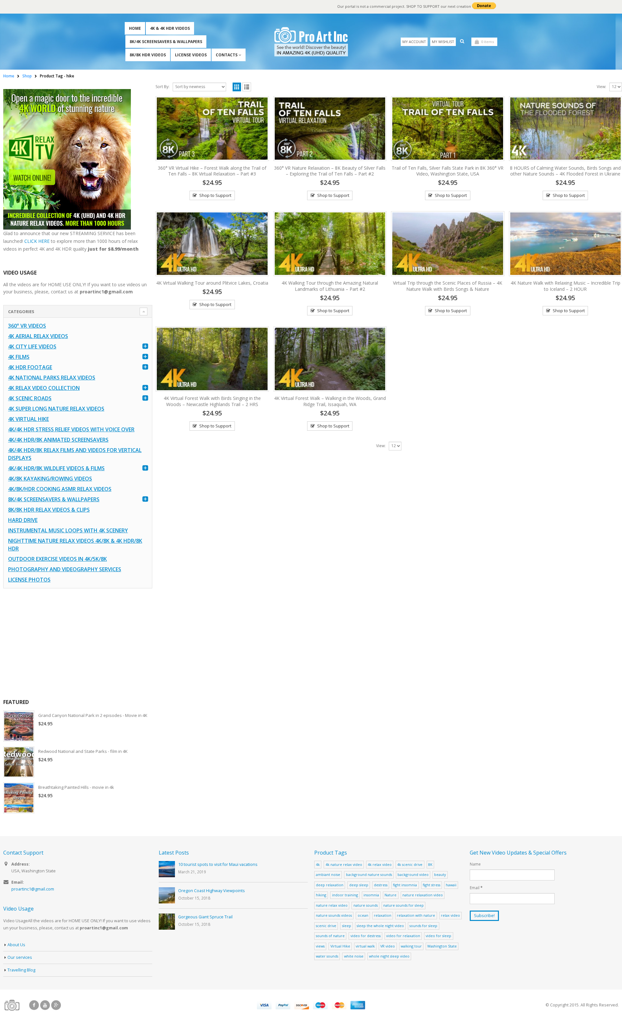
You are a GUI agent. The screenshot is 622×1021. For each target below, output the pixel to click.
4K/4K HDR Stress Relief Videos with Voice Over (71, 429)
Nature (391, 894)
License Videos (191, 55)
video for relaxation (403, 935)
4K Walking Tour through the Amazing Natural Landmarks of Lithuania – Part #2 (330, 286)
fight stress (431, 884)
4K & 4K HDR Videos (170, 28)
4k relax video (380, 864)
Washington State (442, 946)
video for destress (366, 935)
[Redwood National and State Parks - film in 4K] (18, 761)
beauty (440, 874)
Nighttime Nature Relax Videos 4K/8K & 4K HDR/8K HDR (75, 544)
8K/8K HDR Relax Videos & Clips (49, 509)
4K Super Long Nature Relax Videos (56, 408)
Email (476, 887)
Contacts (226, 55)
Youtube (45, 1005)
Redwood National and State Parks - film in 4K (83, 751)
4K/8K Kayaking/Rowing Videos (50, 478)
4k (318, 864)
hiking (321, 894)
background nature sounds (369, 874)
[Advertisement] (77, 643)
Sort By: (162, 86)
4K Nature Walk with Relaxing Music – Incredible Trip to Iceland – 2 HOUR (565, 286)
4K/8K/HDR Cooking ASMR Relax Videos (59, 489)
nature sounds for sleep (403, 905)
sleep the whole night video (380, 925)
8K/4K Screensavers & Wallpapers (166, 41)
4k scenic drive (409, 864)
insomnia (371, 894)
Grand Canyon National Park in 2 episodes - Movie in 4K (92, 715)
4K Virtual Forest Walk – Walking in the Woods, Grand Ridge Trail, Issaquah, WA (330, 401)
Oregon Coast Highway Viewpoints (211, 890)
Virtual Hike (340, 946)
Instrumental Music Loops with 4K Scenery (68, 530)
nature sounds (365, 905)
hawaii (451, 884)
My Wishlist (443, 41)
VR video (387, 946)
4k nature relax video (344, 864)
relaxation (382, 915)
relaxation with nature (416, 915)
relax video (450, 915)
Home (135, 28)
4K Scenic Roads (30, 398)
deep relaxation (329, 884)
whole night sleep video (389, 956)
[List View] (246, 87)
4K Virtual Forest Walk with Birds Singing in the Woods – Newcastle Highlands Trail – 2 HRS (212, 401)
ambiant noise (328, 874)
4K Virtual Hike (28, 419)
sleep (346, 925)
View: (601, 86)
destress (380, 884)
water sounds (327, 956)
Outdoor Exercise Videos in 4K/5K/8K (57, 558)
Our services (19, 957)
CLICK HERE (37, 241)
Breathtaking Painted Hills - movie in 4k (76, 787)
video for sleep (438, 935)
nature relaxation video (422, 894)
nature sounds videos (334, 915)
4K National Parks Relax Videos (51, 377)
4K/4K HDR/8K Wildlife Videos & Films (56, 468)
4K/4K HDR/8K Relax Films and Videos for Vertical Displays (75, 454)
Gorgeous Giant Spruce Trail (205, 917)
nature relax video (332, 905)
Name (475, 864)
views (320, 946)
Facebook (34, 1005)
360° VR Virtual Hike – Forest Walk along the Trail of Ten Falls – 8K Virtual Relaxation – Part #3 (212, 171)
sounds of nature (330, 935)
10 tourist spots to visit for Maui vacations (218, 864)
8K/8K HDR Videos (148, 55)
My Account (414, 41)
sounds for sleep (423, 925)
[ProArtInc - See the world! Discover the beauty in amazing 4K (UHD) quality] (311, 41)
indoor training (345, 894)
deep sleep (358, 884)
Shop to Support (215, 195)
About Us (16, 944)
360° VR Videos (27, 325)
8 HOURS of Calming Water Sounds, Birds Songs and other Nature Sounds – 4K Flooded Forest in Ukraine (565, 171)
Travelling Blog (21, 970)
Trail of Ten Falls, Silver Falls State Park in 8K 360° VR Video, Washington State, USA (447, 171)
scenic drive (326, 925)
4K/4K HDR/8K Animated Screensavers (58, 439)
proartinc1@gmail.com (32, 889)
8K (430, 864)
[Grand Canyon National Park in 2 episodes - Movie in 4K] (18, 726)
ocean (363, 915)
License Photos (29, 579)
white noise (353, 956)
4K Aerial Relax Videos (38, 336)
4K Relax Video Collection (44, 387)
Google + (56, 1005)
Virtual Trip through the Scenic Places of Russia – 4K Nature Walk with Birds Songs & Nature (447, 286)
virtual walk (365, 946)
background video (413, 874)
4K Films (18, 356)
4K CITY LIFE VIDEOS (32, 346)
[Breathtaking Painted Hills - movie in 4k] (18, 797)
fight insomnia (405, 884)
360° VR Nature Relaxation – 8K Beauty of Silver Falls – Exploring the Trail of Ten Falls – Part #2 (330, 171)
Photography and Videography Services (64, 569)
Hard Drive (23, 520)
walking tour (411, 946)
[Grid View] (237, 87)
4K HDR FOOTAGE (30, 367)
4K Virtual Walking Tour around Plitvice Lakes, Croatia (212, 283)
